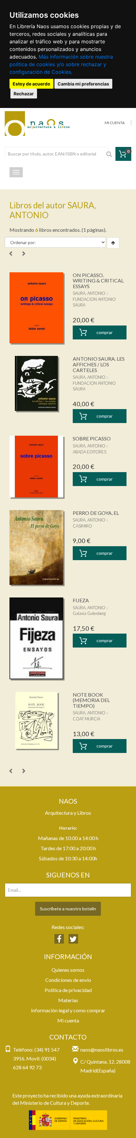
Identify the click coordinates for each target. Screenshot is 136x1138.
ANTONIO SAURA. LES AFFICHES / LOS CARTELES (99, 364)
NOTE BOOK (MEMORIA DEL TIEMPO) (91, 700)
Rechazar (24, 93)
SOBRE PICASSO (92, 438)
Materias (68, 1000)
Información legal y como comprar (68, 1010)
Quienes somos (68, 970)
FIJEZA (81, 600)
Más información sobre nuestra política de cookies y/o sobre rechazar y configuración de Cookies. (61, 64)
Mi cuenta (68, 1020)
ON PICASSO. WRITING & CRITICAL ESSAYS (98, 280)
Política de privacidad (68, 990)
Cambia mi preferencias (83, 83)
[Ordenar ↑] (113, 242)
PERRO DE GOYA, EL (96, 513)
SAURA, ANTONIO (89, 293)
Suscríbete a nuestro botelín (68, 908)
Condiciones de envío (68, 980)
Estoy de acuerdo (31, 83)
